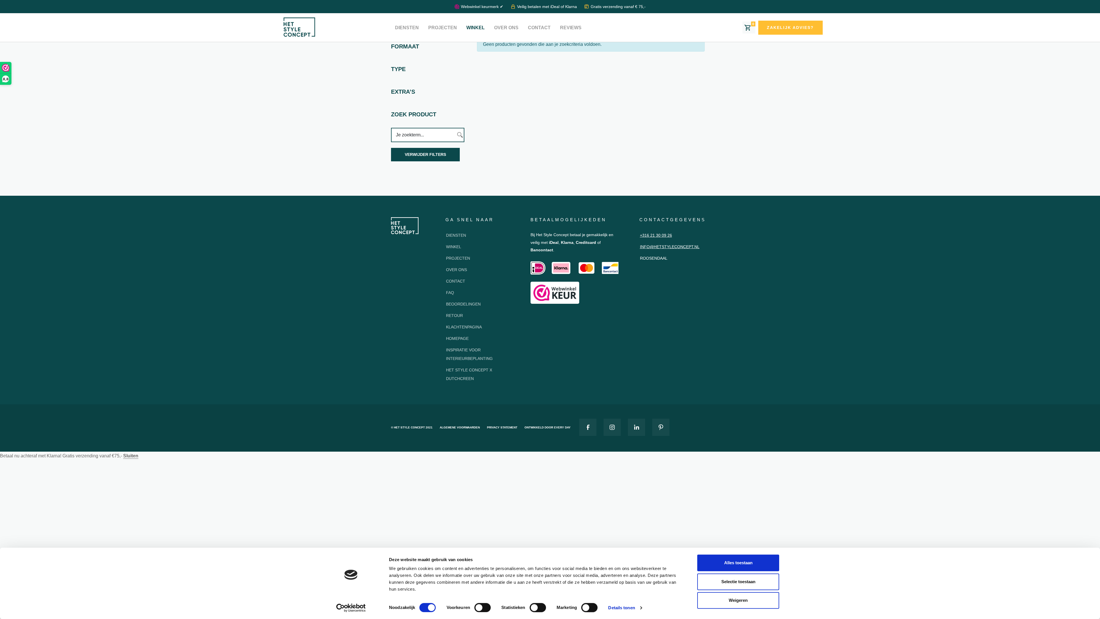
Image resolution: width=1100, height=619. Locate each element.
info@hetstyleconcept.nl (670, 246)
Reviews (571, 27)
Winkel (475, 27)
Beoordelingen (463, 304)
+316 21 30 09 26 (656, 235)
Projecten (442, 27)
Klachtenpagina (464, 327)
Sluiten (130, 455)
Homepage (457, 338)
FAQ (450, 292)
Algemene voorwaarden (460, 427)
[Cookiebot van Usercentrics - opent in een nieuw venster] (351, 608)
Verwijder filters (425, 154)
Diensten (407, 27)
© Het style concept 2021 (412, 427)
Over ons (506, 27)
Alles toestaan (738, 562)
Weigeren (738, 600)
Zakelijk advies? (790, 27)
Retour (454, 315)
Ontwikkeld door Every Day (548, 427)
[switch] (482, 607)
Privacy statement (502, 427)
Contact (539, 27)
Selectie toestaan (738, 581)
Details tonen (621, 607)
